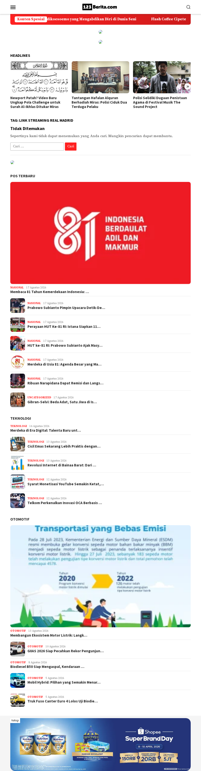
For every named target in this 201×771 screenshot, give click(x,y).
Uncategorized (39, 397)
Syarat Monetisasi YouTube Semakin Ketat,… (65, 484)
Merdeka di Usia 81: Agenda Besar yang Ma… (64, 364)
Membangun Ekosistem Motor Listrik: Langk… (48, 635)
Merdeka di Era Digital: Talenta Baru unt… (45, 430)
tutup (15, 720)
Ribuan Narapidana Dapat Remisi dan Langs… (65, 383)
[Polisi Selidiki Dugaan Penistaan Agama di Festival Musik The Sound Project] (162, 77)
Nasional (17, 287)
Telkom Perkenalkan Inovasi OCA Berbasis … (64, 503)
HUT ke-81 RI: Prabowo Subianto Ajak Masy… (64, 345)
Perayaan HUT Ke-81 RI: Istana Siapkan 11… (63, 326)
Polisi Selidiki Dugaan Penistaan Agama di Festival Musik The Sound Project (160, 102)
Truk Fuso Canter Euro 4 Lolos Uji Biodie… (62, 701)
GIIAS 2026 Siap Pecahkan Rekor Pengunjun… (65, 651)
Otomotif (19, 519)
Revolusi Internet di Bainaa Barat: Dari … (61, 465)
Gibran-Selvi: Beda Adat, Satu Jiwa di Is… (62, 402)
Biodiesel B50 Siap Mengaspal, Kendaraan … (47, 666)
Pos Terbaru (22, 175)
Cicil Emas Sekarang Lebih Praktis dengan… (63, 446)
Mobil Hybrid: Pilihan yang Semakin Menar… (63, 682)
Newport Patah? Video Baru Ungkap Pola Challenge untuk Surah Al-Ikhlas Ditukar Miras (35, 102)
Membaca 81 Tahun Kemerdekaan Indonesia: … (49, 292)
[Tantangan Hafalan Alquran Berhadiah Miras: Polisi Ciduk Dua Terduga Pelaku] (100, 77)
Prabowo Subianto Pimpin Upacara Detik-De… (66, 308)
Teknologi (20, 418)
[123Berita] (100, 6)
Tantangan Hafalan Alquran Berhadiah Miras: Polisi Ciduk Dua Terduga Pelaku (99, 102)
